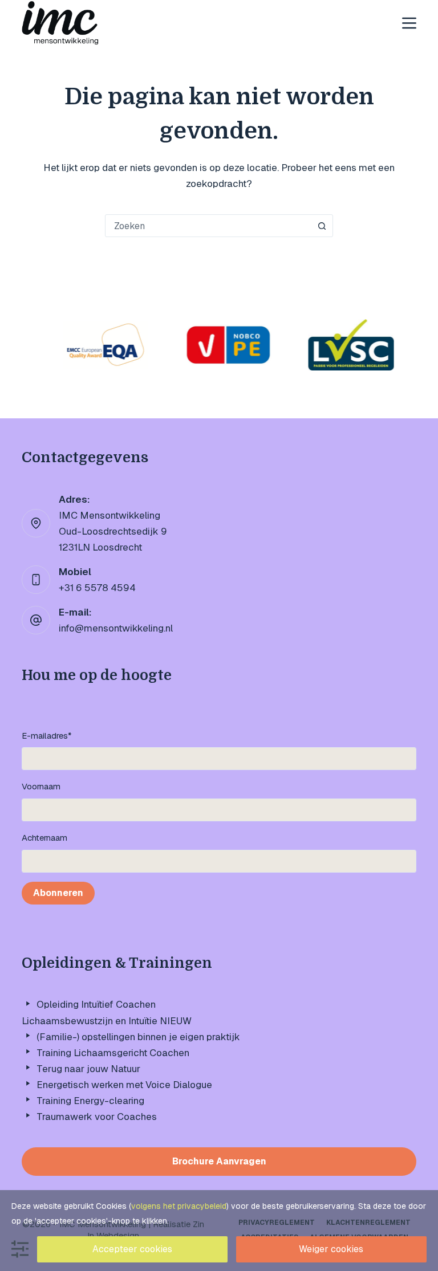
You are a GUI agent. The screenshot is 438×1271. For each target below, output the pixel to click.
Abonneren (58, 893)
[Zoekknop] (321, 226)
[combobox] (208, 225)
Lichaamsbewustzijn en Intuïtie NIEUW (107, 1021)
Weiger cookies (331, 1249)
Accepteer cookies (132, 1249)
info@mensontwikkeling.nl (116, 628)
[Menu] (409, 23)
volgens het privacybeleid (178, 1206)
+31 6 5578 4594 (97, 587)
